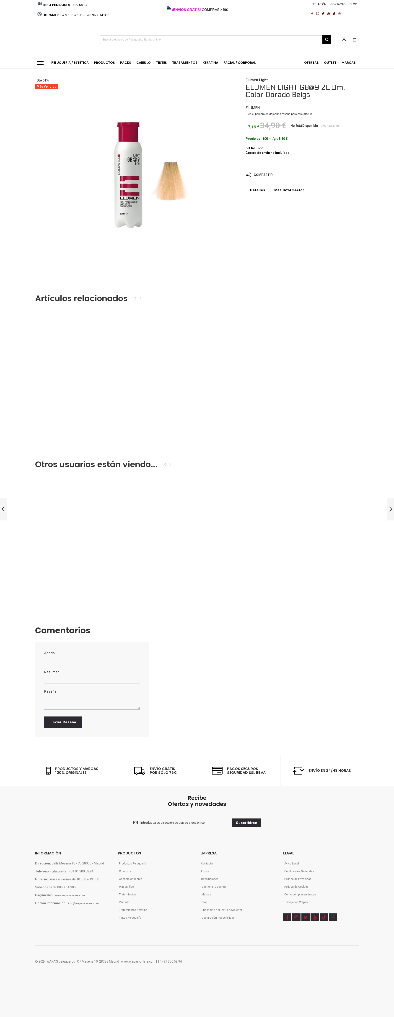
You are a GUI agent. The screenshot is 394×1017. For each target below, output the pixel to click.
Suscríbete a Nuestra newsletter (222, 910)
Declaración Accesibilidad (218, 917)
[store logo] (63, 39)
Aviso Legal (291, 863)
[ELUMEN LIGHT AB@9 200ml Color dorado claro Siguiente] (390, 509)
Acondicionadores (130, 879)
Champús (125, 871)
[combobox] (215, 39)
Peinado (124, 902)
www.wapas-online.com (70, 895)
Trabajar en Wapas (296, 902)
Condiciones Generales (299, 871)
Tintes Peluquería (130, 917)
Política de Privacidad (297, 879)
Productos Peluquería (132, 863)
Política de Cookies (296, 886)
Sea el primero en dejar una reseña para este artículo (279, 114)
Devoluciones (209, 879)
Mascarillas (126, 886)
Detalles (257, 190)
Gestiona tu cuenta (214, 886)
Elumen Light (257, 80)
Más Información (289, 190)
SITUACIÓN (318, 4)
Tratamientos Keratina (133, 910)
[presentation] (135, 298)
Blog (204, 902)
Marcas (206, 894)
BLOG (353, 4)
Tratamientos (127, 894)
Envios (205, 871)
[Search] (326, 39)
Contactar (207, 863)
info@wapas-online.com (83, 903)
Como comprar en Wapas (300, 894)
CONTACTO (337, 4)
